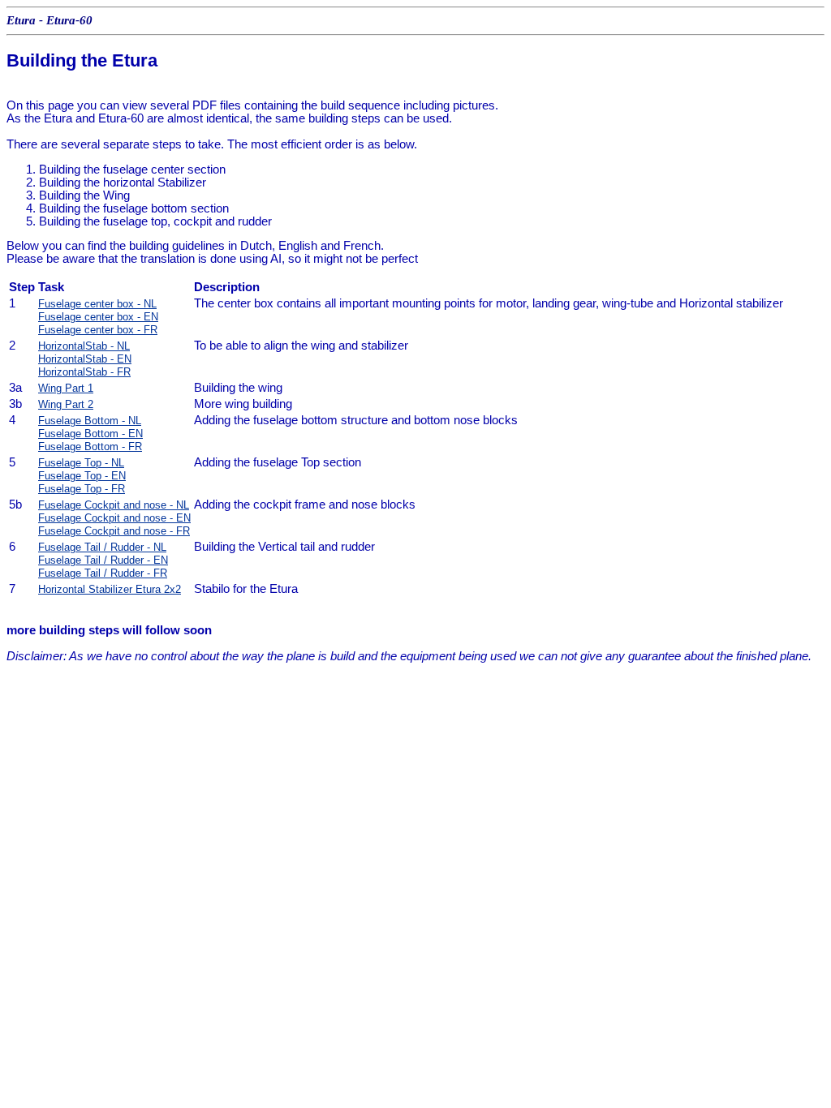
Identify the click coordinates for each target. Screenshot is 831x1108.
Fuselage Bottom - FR (90, 446)
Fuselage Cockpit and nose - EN (114, 518)
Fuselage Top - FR (81, 489)
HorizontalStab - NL (84, 346)
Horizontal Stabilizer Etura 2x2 (109, 589)
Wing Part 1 (65, 388)
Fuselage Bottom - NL (89, 420)
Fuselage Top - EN (82, 476)
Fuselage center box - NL (97, 304)
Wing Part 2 (65, 404)
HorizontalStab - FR (84, 372)
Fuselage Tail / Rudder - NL (102, 547)
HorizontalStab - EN (84, 359)
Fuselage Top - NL (81, 463)
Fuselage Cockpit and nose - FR (114, 531)
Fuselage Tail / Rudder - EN (103, 560)
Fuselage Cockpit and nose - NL (113, 505)
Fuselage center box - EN (98, 317)
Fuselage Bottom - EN (90, 433)
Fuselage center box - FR (97, 330)
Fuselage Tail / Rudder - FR (102, 573)
